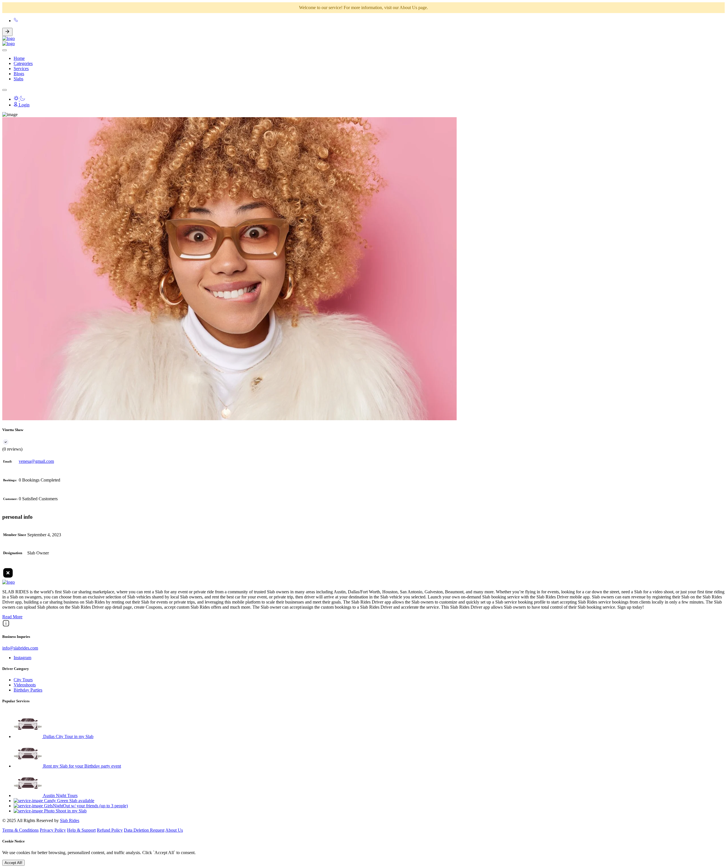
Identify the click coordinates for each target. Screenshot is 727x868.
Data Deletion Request (144, 830)
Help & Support (81, 830)
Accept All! (13, 863)
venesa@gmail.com (36, 461)
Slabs (18, 78)
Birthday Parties (28, 690)
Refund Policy (110, 830)
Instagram (22, 657)
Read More (12, 616)
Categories (23, 63)
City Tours (23, 679)
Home (19, 58)
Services (21, 68)
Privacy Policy (53, 830)
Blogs (19, 73)
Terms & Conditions (20, 830)
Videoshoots (25, 684)
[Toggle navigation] (4, 90)
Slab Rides (69, 820)
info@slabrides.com (20, 648)
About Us (174, 830)
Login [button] (24, 104)
